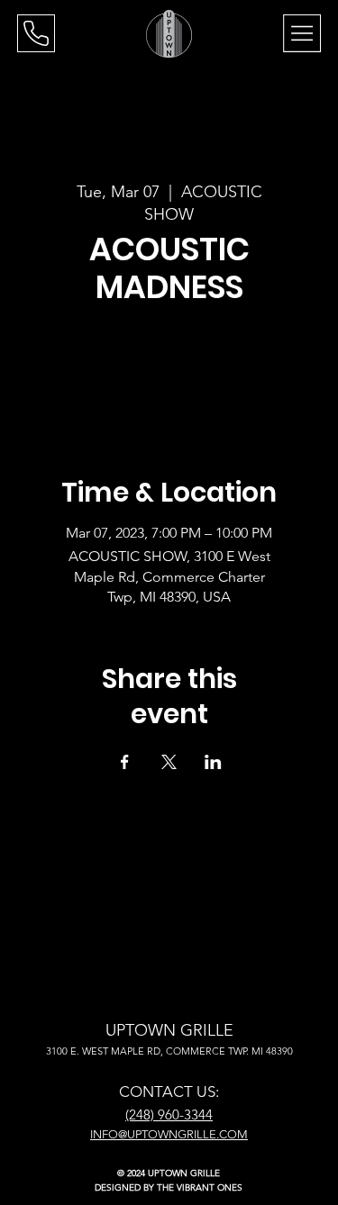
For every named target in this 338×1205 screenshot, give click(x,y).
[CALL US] (36, 33)
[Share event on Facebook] (124, 762)
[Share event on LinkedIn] (213, 762)
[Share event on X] (169, 762)
